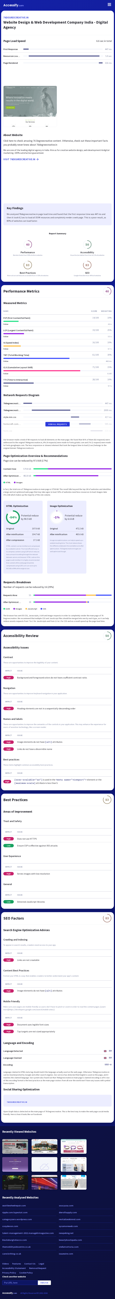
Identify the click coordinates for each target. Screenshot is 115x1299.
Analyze (44, 1282)
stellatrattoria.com (69, 1246)
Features (16, 1263)
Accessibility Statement (14, 1268)
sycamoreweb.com (68, 1226)
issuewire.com (66, 1253)
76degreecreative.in (16, 17)
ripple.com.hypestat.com (14, 1212)
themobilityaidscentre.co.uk (16, 1246)
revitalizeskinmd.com (69, 1219)
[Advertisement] (57, 77)
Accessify (13, 5)
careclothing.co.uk (11, 1253)
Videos (5, 1263)
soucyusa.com (66, 1205)
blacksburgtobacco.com (14, 1239)
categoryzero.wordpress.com (17, 1219)
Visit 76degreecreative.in (19, 159)
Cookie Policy (26, 1272)
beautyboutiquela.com (70, 1239)
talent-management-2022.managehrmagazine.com (28, 1233)
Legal (41, 1263)
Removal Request (37, 1268)
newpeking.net (66, 1233)
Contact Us (29, 1263)
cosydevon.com (10, 1226)
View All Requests (57, 424)
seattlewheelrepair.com (14, 1205)
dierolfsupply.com (68, 1212)
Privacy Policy (9, 1272)
